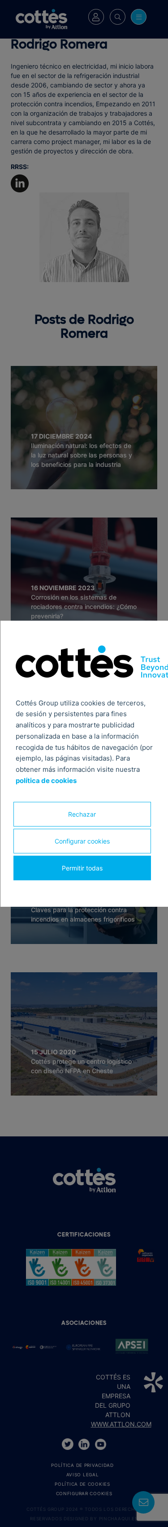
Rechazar (82, 814)
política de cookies (45, 780)
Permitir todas (81, 868)
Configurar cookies (81, 840)
